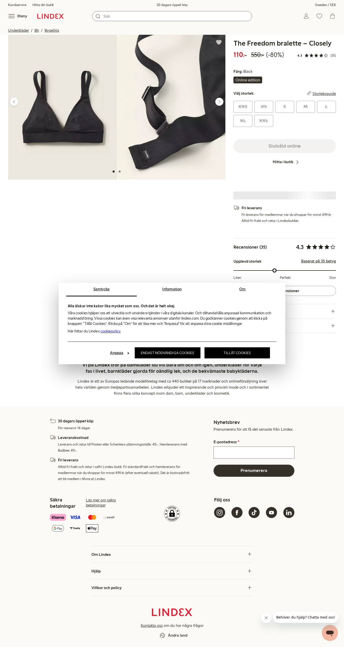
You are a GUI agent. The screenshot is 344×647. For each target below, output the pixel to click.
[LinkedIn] (288, 512)
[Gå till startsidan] (50, 16)
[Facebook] (237, 512)
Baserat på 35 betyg (318, 261)
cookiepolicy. (110, 331)
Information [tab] (172, 289)
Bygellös (52, 30)
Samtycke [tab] (101, 289)
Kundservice (17, 5)
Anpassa (116, 353)
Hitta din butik (43, 5)
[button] (62, 107)
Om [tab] (242, 289)
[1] (114, 171)
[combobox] (172, 16)
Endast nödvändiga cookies (167, 353)
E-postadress (226, 442)
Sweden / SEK (325, 5)
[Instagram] (219, 512)
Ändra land (177, 635)
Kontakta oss (152, 625)
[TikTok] (254, 512)
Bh (37, 30)
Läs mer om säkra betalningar (101, 502)
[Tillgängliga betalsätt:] (90, 523)
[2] (120, 171)
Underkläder (18, 30)
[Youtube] (271, 512)
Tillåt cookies (237, 353)
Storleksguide (324, 93)
